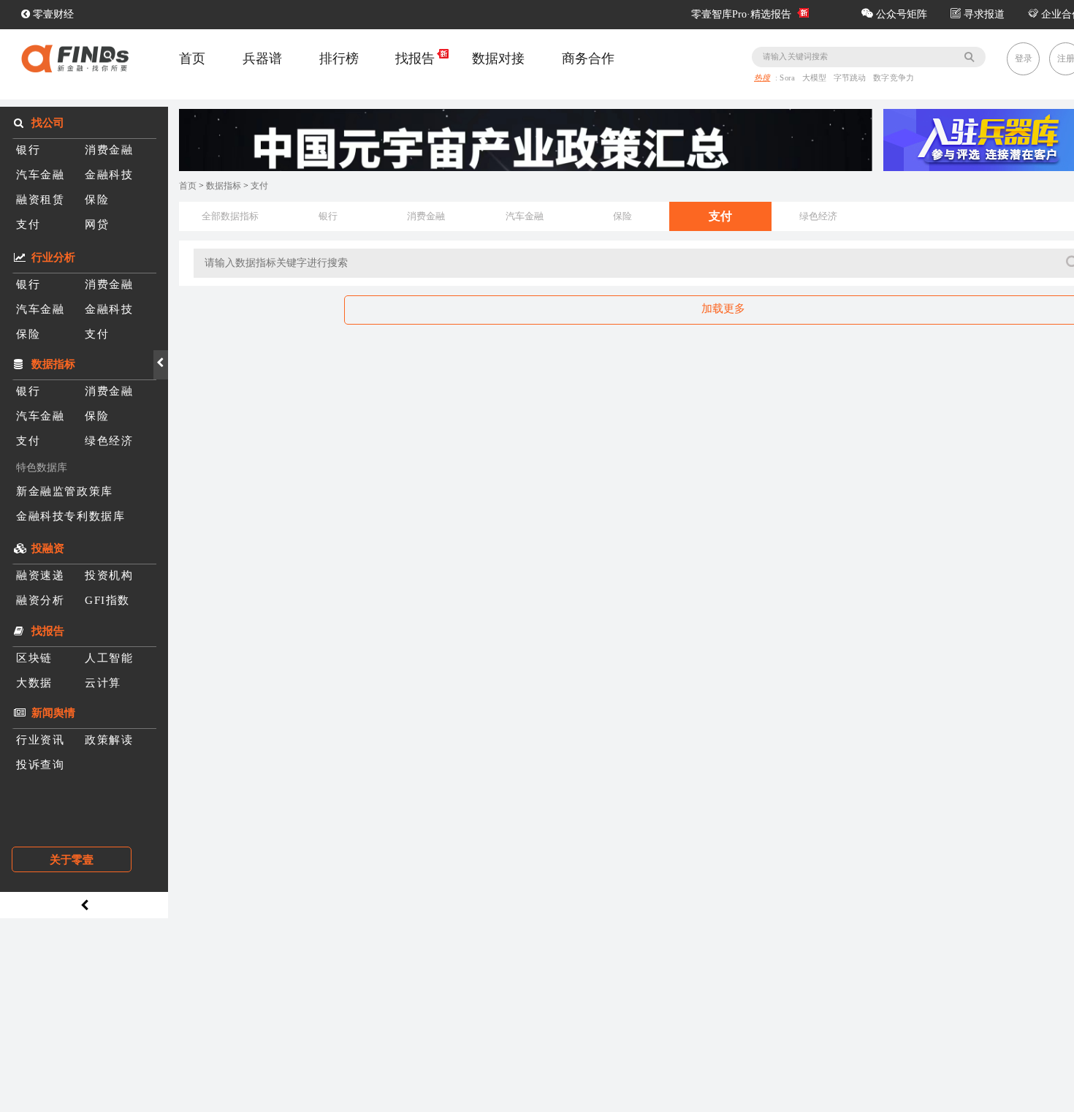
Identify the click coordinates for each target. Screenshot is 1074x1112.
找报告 (415, 58)
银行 (28, 149)
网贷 (97, 224)
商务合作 (588, 58)
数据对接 (498, 58)
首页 (192, 58)
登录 (1023, 58)
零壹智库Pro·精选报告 (741, 14)
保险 (97, 199)
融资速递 (40, 575)
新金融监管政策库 (64, 491)
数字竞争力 (894, 78)
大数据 (34, 682)
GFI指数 (107, 600)
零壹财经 (52, 14)
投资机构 (109, 575)
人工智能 (109, 657)
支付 (28, 224)
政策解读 (109, 739)
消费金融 (109, 149)
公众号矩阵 (900, 14)
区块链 (34, 657)
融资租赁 (40, 199)
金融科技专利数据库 (70, 516)
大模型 (815, 78)
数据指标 (224, 186)
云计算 (103, 682)
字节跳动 (851, 78)
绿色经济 (109, 440)
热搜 (762, 78)
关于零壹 (72, 859)
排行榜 (339, 58)
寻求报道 (983, 14)
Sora (789, 78)
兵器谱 (262, 58)
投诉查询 (40, 764)
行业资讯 (40, 739)
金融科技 (109, 174)
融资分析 (40, 600)
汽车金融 (40, 174)
